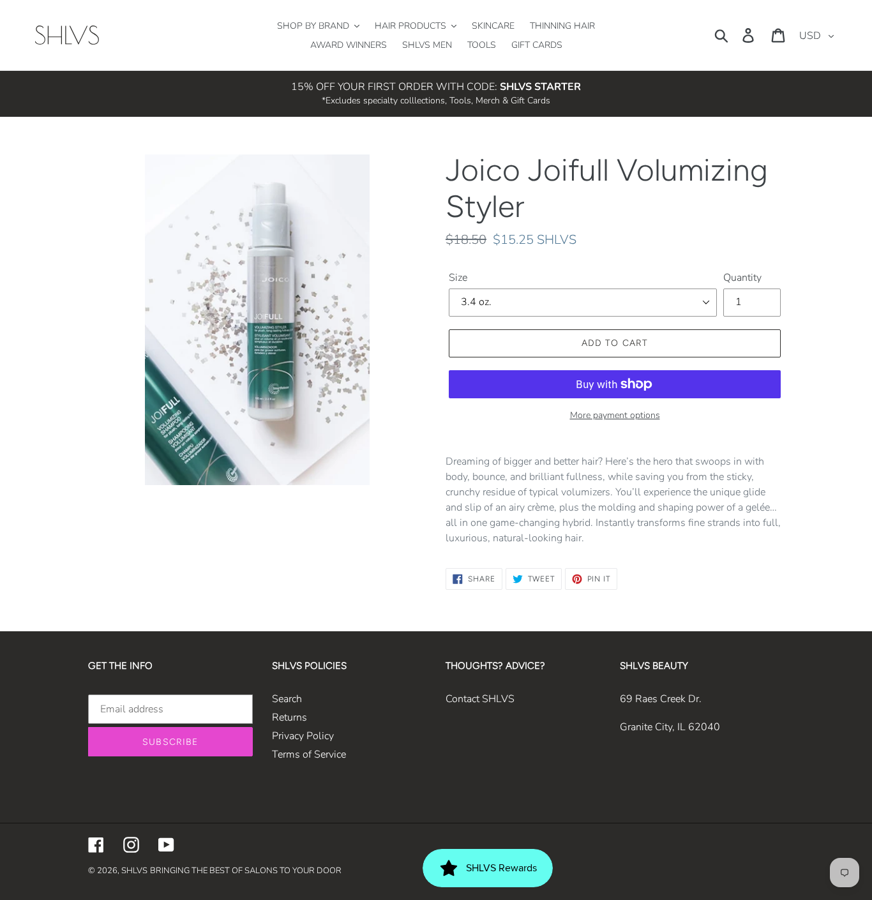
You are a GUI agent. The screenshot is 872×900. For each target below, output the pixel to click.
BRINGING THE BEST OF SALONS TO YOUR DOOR (246, 870)
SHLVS (134, 870)
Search (287, 699)
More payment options (615, 415)
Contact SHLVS (480, 699)
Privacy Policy (303, 736)
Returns (289, 717)
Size (458, 278)
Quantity (742, 278)
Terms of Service (309, 754)
